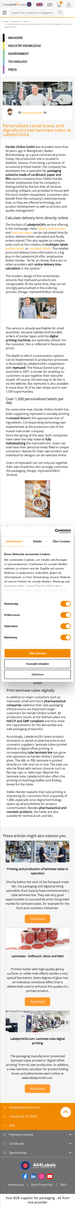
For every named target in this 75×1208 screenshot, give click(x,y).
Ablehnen (37, 674)
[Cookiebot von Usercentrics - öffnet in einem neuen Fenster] (55, 531)
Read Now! (37, 919)
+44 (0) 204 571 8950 (23, 1116)
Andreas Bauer (32, 113)
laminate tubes (22, 233)
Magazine (15, 38)
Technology (17, 62)
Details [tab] (37, 541)
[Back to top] (65, 1112)
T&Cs (63, 1185)
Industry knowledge (24, 46)
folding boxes (56, 229)
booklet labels (15, 248)
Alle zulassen (37, 653)
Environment (18, 54)
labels (41, 229)
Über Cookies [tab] (61, 541)
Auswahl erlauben (37, 663)
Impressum (16, 1185)
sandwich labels (39, 248)
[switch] (65, 615)
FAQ (12, 1126)
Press (12, 70)
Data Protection (42, 1185)
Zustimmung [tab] (13, 541)
